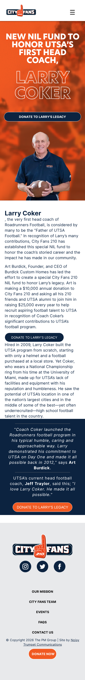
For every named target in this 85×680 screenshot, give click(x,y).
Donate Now (43, 654)
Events (42, 612)
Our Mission (42, 591)
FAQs (42, 622)
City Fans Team (42, 602)
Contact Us (42, 632)
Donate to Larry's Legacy (42, 117)
